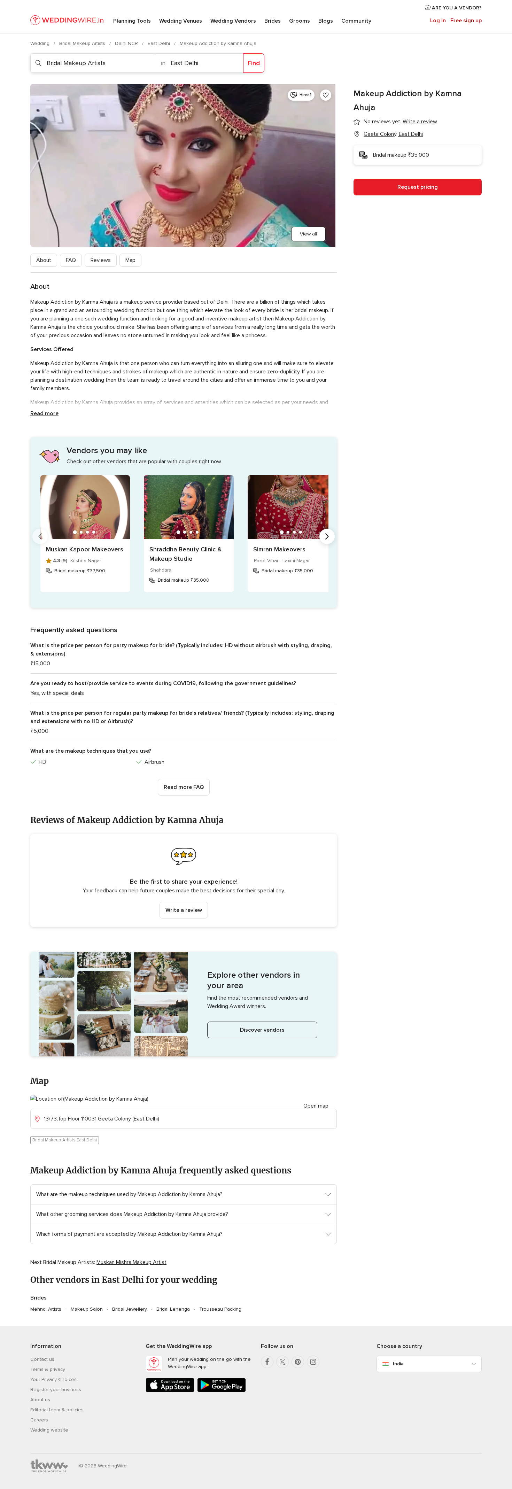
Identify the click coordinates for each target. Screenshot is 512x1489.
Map (130, 260)
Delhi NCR (127, 43)
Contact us (42, 1359)
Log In (438, 20)
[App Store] (170, 1391)
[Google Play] (221, 1391)
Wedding (40, 43)
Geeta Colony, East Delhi (393, 134)
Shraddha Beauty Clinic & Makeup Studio (185, 554)
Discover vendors (262, 1029)
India (398, 1364)
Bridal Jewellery (129, 1309)
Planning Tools (132, 20)
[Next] (327, 536)
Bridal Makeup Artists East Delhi (64, 1140)
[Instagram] (313, 1362)
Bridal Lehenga (173, 1309)
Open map (315, 1105)
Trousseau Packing (220, 1309)
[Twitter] (282, 1362)
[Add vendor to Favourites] (325, 95)
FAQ (71, 260)
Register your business (55, 1390)
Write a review (183, 910)
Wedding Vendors (233, 20)
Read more (44, 413)
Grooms (299, 20)
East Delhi (159, 43)
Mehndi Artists (45, 1309)
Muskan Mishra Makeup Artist (131, 1262)
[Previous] (40, 536)
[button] (183, 880)
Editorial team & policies (57, 1410)
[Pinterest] (298, 1362)
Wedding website (49, 1430)
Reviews (101, 260)
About (43, 260)
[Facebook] (267, 1362)
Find (254, 63)
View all (308, 234)
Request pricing (417, 187)
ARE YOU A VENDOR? (456, 8)
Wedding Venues (180, 20)
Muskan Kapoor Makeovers (84, 549)
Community (356, 20)
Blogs (325, 20)
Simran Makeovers (279, 549)
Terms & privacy (47, 1369)
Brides (272, 20)
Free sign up (466, 20)
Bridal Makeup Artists (83, 43)
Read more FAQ (184, 787)
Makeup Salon (87, 1309)
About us (40, 1400)
